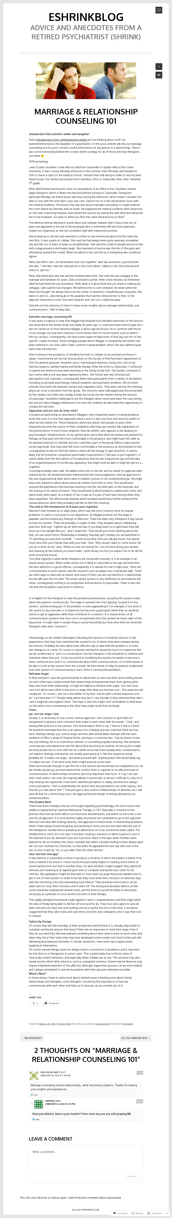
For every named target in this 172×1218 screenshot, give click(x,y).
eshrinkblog (86, 16)
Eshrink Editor (65, 1023)
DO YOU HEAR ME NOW (135, 1038)
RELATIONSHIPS (32, 1038)
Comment (131, 1176)
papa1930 (50, 1101)
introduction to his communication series (61, 139)
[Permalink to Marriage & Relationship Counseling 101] (86, 99)
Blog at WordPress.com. (86, 1209)
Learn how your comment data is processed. (94, 1197)
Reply (140, 1072)
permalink (128, 1023)
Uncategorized (102, 1023)
